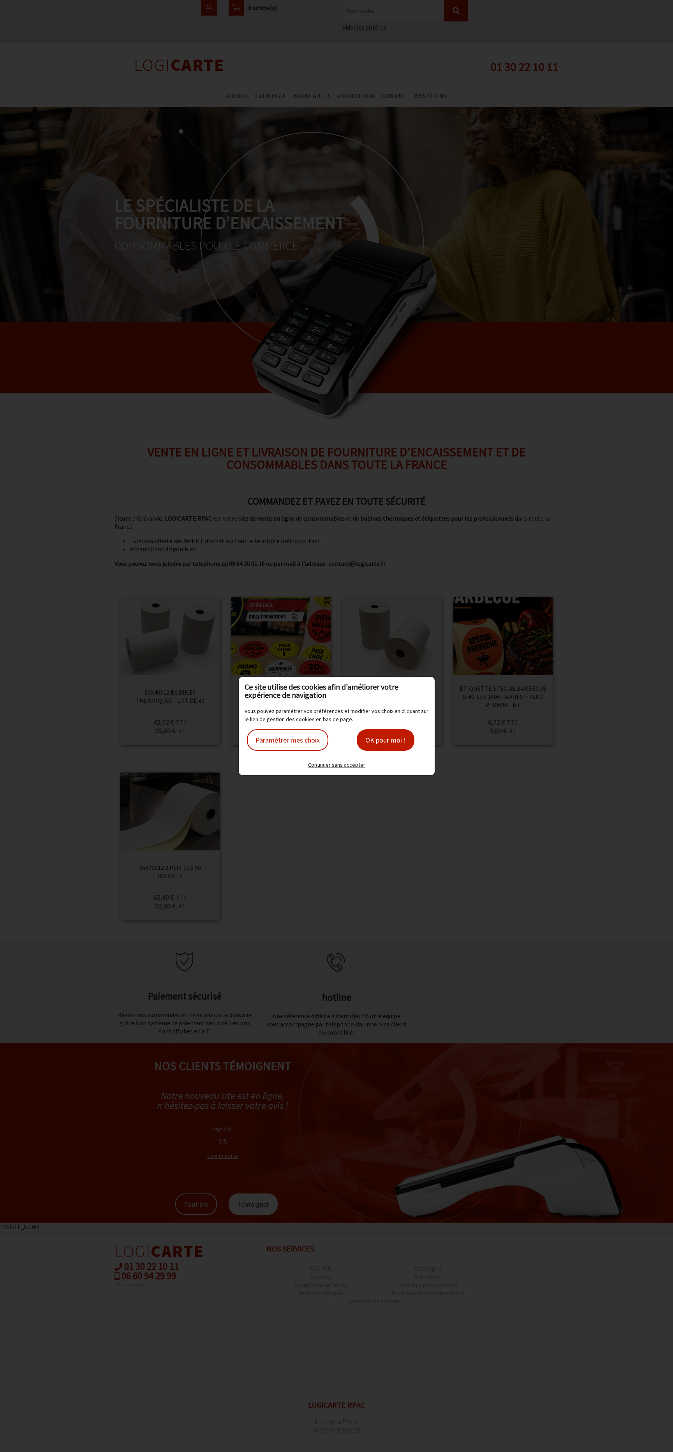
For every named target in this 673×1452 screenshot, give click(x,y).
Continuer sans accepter (336, 764)
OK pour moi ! (385, 740)
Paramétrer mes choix (287, 740)
